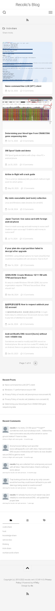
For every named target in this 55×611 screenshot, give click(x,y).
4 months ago (28, 439)
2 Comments (29, 188)
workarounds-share (11, 553)
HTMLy (36, 583)
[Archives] (27, 520)
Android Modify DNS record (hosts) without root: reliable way (26, 335)
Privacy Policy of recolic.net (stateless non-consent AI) (27, 399)
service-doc (7, 540)
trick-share (7, 548)
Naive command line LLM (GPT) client (23, 86)
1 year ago (30, 503)
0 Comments (28, 91)
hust (4, 531)
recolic (13, 428)
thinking (6, 544)
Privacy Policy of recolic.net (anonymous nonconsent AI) (28, 394)
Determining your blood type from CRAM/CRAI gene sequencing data (27, 134)
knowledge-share (9, 535)
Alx (32, 586)
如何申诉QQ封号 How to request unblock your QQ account (27, 306)
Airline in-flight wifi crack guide (20, 174)
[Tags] (44, 520)
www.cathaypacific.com (19, 449)
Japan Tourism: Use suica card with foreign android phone (26, 220)
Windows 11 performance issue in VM (20, 390)
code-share (7, 527)
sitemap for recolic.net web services (14, 473)
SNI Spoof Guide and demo (18, 150)
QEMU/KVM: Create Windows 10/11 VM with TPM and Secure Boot (26, 276)
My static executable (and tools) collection (25, 198)
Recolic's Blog (27, 4)
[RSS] (27, 20)
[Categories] (11, 520)
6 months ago (31, 473)
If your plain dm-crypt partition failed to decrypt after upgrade (24, 250)
